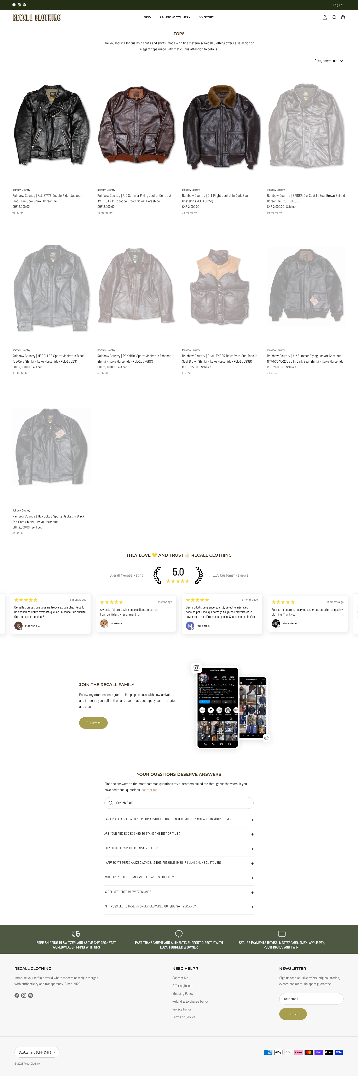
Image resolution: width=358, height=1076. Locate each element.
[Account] (324, 17)
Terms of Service (184, 1017)
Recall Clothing (32, 1063)
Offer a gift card (183, 985)
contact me (149, 789)
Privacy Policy (181, 1009)
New (147, 17)
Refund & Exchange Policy (190, 1001)
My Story (206, 17)
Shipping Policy (182, 993)
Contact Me (180, 977)
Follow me (93, 723)
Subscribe (293, 1014)
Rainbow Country (175, 17)
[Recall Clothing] (36, 17)
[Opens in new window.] (21, 628)
